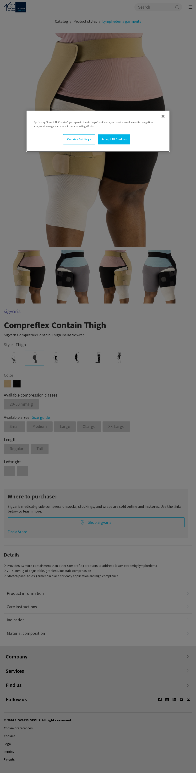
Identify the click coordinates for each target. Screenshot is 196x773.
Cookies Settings (79, 139)
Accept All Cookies (114, 139)
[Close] (163, 116)
